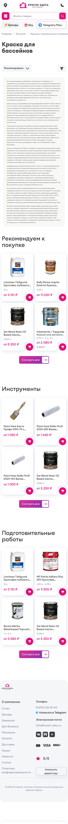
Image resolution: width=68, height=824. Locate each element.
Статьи (6, 762)
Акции (6, 750)
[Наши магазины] (5, 5)
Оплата (7, 738)
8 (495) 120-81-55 (46, 707)
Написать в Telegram (52, 712)
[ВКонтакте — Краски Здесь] (38, 734)
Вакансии (8, 720)
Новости (7, 756)
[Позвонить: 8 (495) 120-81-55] (62, 5)
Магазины (8, 732)
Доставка (8, 744)
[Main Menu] (5, 16)
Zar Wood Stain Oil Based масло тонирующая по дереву (15, 336)
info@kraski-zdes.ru (48, 725)
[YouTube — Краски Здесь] (52, 734)
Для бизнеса (10, 726)
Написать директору (51, 771)
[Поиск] (63, 16)
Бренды (7, 714)
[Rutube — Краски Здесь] (45, 734)
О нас (5, 708)
